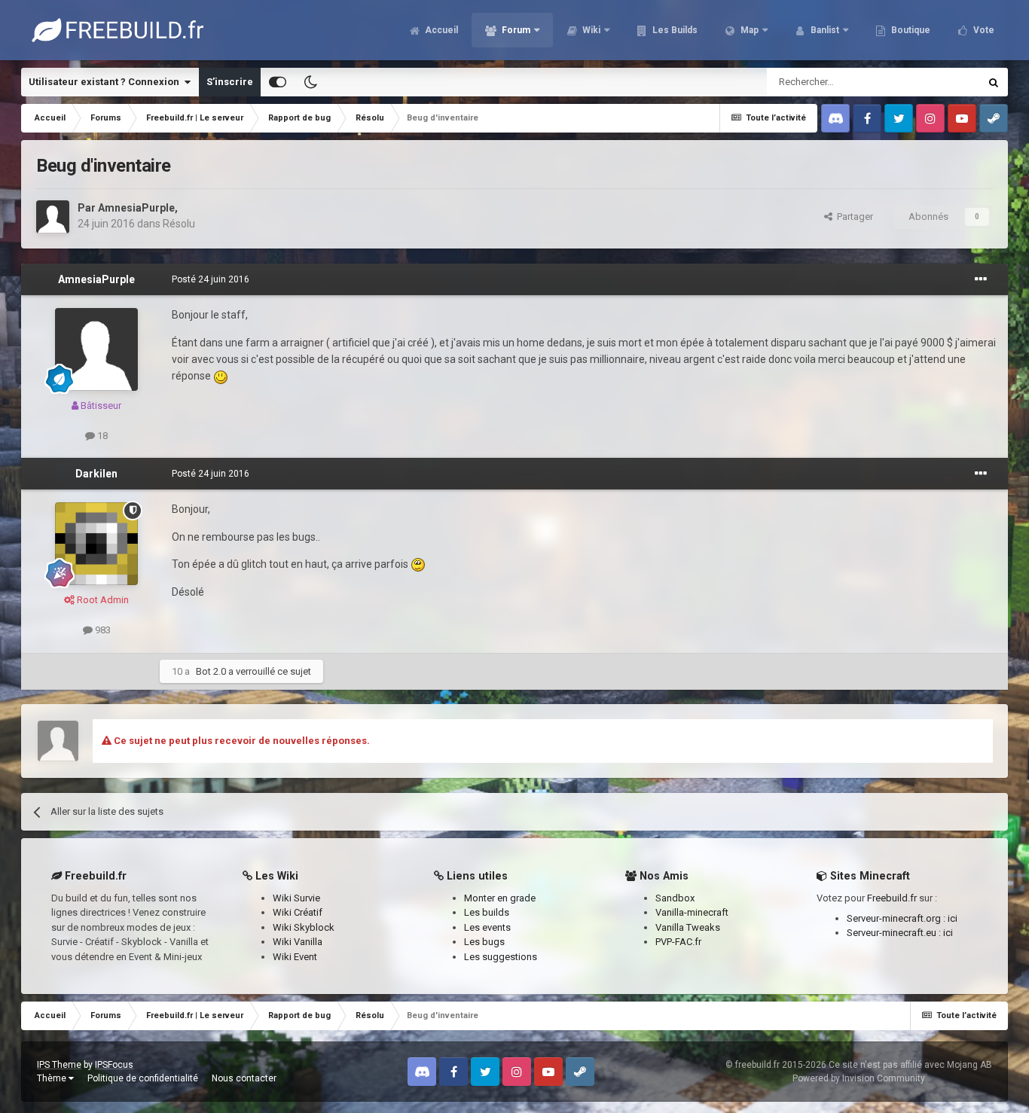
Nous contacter (244, 1078)
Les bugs (484, 941)
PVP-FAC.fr (678, 941)
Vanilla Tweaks (687, 927)
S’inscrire (229, 81)
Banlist (823, 30)
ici (952, 918)
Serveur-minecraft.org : (897, 918)
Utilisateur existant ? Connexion (106, 81)
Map (748, 30)
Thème (53, 1078)
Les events (487, 927)
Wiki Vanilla (297, 941)
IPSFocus (114, 1065)
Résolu (179, 224)
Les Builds (674, 30)
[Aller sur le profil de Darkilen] (96, 543)
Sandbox (675, 898)
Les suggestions (500, 956)
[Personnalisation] (277, 82)
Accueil (440, 30)
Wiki (590, 30)
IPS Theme (59, 1065)
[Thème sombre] (310, 82)
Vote (982, 30)
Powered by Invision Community (858, 1078)
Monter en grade (500, 898)
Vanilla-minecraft (691, 912)
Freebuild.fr (892, 898)
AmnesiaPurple (136, 208)
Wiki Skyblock (303, 927)
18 (101, 435)
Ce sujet (941, 82)
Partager (852, 216)
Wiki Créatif (297, 912)
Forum (514, 30)
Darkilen (96, 474)
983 (102, 630)
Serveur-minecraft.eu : (895, 932)
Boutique (909, 30)
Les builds (486, 912)
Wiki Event (295, 956)
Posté (210, 279)
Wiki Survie (296, 898)
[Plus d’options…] (981, 279)
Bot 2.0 (211, 671)
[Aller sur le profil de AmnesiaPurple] (52, 216)
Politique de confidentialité (142, 1078)
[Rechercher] (993, 82)
